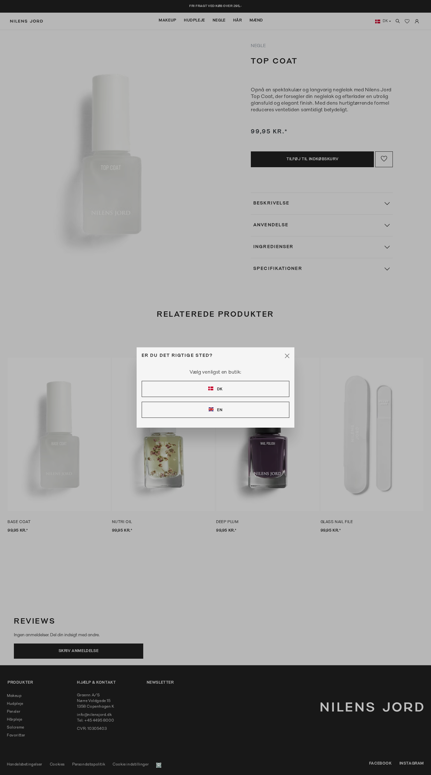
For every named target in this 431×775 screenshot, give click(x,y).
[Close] (287, 356)
